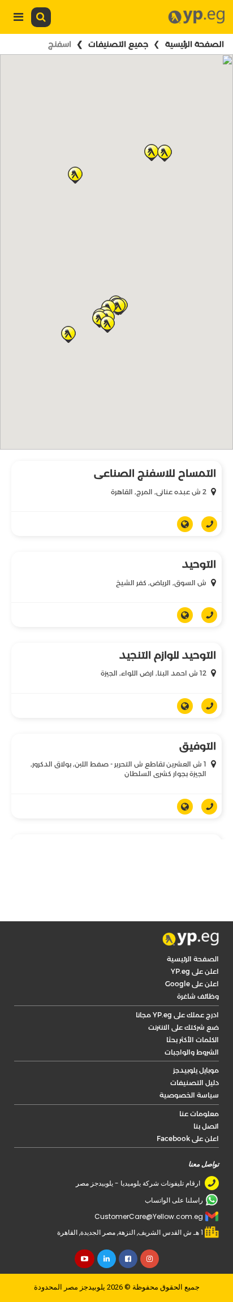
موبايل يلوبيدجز (196, 1070)
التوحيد (199, 564)
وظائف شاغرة (198, 996)
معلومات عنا (199, 1113)
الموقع (181, 524)
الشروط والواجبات (192, 1052)
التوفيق (197, 746)
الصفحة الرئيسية (194, 44)
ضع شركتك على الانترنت (183, 1027)
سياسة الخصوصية (189, 1095)
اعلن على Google (192, 983)
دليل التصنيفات (194, 1082)
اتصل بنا (206, 1126)
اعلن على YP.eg (195, 971)
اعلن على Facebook (188, 1138)
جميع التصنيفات (118, 44)
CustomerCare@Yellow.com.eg (148, 1216)
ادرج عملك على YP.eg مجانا (177, 1015)
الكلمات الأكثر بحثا (192, 1039)
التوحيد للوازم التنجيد (167, 655)
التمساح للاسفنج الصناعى (155, 473)
